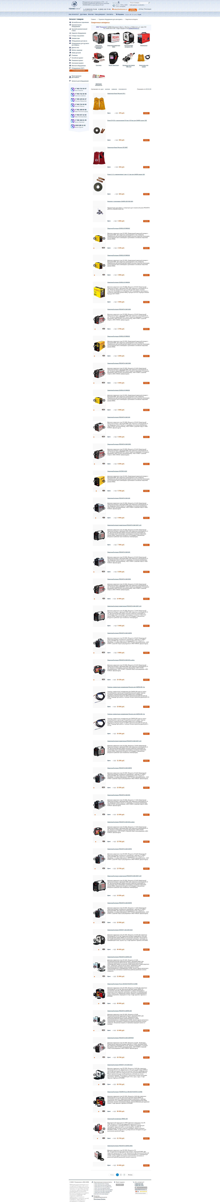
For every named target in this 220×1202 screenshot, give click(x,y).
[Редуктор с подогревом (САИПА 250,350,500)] (99, 211)
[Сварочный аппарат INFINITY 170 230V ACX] (99, 1075)
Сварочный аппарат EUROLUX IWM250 (118, 390)
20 (146, 89)
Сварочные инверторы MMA (113, 46)
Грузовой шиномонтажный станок (79, 29)
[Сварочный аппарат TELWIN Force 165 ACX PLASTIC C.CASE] (99, 1102)
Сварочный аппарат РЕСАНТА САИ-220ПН (119, 849)
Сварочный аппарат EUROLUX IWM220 (118, 336)
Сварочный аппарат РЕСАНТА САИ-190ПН (119, 768)
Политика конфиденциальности (100, 1196)
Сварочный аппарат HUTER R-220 (117, 471)
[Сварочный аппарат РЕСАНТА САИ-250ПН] (99, 913)
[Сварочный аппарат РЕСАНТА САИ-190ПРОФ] (99, 1048)
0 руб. (139, 14)
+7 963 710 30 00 (80, 104)
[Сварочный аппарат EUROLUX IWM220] (99, 346)
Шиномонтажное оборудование (76, 25)
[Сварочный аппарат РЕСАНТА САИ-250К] (99, 589)
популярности (123, 89)
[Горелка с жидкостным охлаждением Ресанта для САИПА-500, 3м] (99, 724)
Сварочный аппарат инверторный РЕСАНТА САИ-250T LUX (124, 876)
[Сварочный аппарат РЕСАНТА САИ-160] (99, 427)
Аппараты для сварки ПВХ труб (129, 66)
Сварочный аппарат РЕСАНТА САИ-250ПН (119, 903)
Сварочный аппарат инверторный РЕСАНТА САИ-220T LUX (124, 741)
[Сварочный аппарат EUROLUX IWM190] (99, 265)
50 (148, 89)
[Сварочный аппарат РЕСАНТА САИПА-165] (99, 1021)
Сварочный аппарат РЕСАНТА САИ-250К (119, 579)
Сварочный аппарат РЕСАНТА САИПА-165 (119, 1011)
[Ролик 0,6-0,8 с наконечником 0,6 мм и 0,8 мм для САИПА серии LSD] (99, 130)
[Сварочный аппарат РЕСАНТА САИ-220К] (99, 454)
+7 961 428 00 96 (80, 109)
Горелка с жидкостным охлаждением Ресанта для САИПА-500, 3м (126, 714)
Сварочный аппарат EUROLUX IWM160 (118, 228)
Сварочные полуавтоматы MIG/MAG (99, 47)
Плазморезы (143, 45)
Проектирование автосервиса (76, 76)
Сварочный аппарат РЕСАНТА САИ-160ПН (119, 633)
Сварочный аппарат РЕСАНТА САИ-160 (118, 417)
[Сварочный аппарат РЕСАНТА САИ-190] (99, 508)
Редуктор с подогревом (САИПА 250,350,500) (120, 201)
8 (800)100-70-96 (91, 9)
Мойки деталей (76, 52)
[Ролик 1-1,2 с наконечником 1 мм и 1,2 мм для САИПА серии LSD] (99, 184)
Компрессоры (76, 38)
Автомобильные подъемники (80, 22)
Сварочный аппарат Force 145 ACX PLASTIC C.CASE (122, 984)
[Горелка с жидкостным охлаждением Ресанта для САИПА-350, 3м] (99, 697)
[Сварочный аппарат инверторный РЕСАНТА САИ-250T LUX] (99, 886)
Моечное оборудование (79, 65)
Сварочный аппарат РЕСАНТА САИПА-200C (120, 1145)
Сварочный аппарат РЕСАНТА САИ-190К (119, 363)
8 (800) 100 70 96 (104, 9)
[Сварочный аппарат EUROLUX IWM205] (99, 292)
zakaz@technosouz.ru (141, 1189)
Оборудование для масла (79, 41)
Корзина (121, 14)
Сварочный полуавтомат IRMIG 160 (117, 1118)
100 (150, 89)
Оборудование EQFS (78, 68)
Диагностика (75, 47)
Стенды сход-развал (78, 35)
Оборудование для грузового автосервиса (80, 44)
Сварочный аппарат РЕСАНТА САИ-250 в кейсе (120, 822)
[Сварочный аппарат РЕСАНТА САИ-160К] (99, 319)
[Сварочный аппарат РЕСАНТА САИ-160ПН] (99, 643)
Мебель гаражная (77, 50)
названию (114, 89)
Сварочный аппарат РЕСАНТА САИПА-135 (119, 957)
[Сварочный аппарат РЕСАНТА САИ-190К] (99, 373)
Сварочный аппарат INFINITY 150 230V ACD (120, 930)
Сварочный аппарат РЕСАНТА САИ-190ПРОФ (120, 1037)
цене (102, 89)
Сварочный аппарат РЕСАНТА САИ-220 (118, 552)
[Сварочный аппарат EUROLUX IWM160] (99, 238)
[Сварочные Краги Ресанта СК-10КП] (99, 157)
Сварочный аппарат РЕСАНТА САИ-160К (119, 309)
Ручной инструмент (77, 58)
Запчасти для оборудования (80, 81)
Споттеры (98, 65)
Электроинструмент (78, 63)
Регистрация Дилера (99, 1199)
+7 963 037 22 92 (80, 115)
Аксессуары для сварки (143, 66)
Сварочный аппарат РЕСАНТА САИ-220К (119, 444)
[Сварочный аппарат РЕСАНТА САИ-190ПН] (99, 778)
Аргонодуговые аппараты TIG (128, 46)
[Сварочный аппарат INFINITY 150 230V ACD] (99, 940)
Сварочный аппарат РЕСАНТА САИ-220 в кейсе (120, 660)
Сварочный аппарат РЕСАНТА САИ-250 (118, 795)
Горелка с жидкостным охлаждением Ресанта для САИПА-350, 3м (126, 687)
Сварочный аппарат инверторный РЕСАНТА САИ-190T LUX (124, 606)
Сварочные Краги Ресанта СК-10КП (117, 147)
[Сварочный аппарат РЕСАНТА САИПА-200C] (99, 1156)
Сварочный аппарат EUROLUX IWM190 (118, 255)
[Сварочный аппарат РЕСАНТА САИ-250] (99, 805)
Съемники (75, 55)
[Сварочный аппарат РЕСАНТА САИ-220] (99, 562)
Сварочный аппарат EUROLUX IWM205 (118, 282)
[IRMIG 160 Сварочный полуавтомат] (99, 1129)
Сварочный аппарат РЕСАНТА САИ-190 (118, 498)
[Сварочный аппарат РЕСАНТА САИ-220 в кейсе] (99, 670)
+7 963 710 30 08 (80, 94)
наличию (107, 89)
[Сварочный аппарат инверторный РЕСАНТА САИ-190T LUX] (99, 616)
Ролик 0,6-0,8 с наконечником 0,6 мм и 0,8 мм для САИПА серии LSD (127, 120)
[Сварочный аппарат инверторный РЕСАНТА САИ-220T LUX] (99, 751)
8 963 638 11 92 (80, 125)
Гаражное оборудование (79, 33)
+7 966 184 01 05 (80, 120)
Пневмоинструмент (77, 60)
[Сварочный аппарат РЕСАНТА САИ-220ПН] (99, 859)
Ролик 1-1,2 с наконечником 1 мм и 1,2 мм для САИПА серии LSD (126, 174)
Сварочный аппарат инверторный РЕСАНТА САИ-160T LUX (124, 525)
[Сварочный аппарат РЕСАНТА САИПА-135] (99, 967)
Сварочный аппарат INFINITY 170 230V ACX (119, 1064)
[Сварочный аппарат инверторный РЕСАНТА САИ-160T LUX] (99, 535)
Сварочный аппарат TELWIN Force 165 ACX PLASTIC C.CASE (124, 1091)
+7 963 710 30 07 (80, 88)
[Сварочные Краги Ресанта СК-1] (99, 103)
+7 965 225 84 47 (80, 99)
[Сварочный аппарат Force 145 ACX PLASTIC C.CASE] (99, 994)
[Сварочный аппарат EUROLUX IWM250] (99, 400)
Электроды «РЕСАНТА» (98, 84)
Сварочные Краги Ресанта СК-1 (116, 93)
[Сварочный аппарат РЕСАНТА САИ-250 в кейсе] (99, 832)
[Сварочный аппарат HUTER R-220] (99, 481)
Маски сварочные (114, 65)
